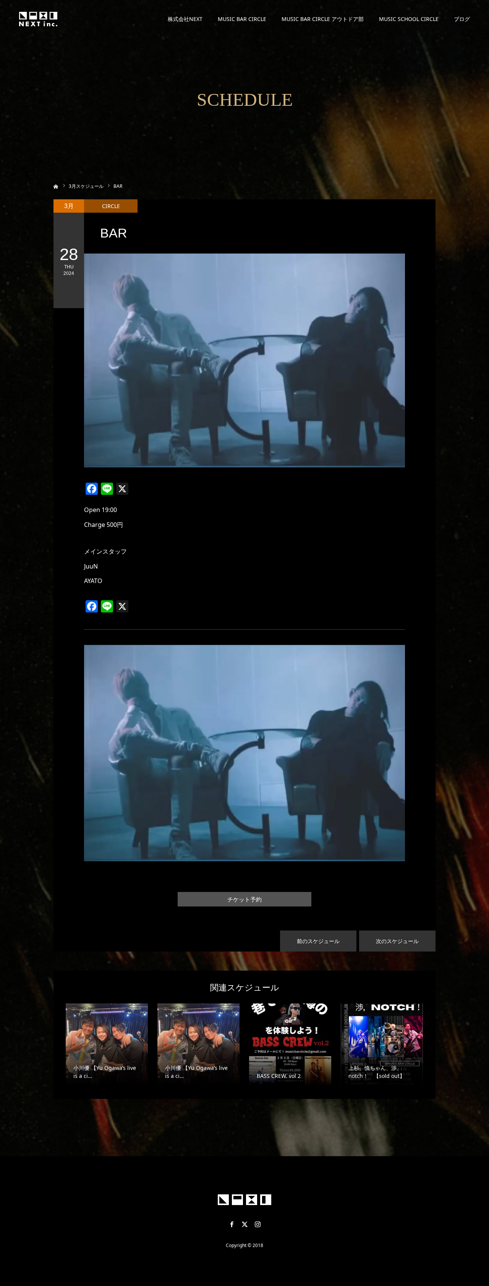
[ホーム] (55, 186)
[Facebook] (231, 1224)
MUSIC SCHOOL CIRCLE (409, 19)
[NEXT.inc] (38, 19)
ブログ (462, 19)
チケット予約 (244, 899)
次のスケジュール (397, 941)
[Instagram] (257, 1224)
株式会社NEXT (185, 19)
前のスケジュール (318, 941)
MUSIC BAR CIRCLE (242, 19)
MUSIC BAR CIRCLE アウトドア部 (323, 19)
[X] (244, 1224)
